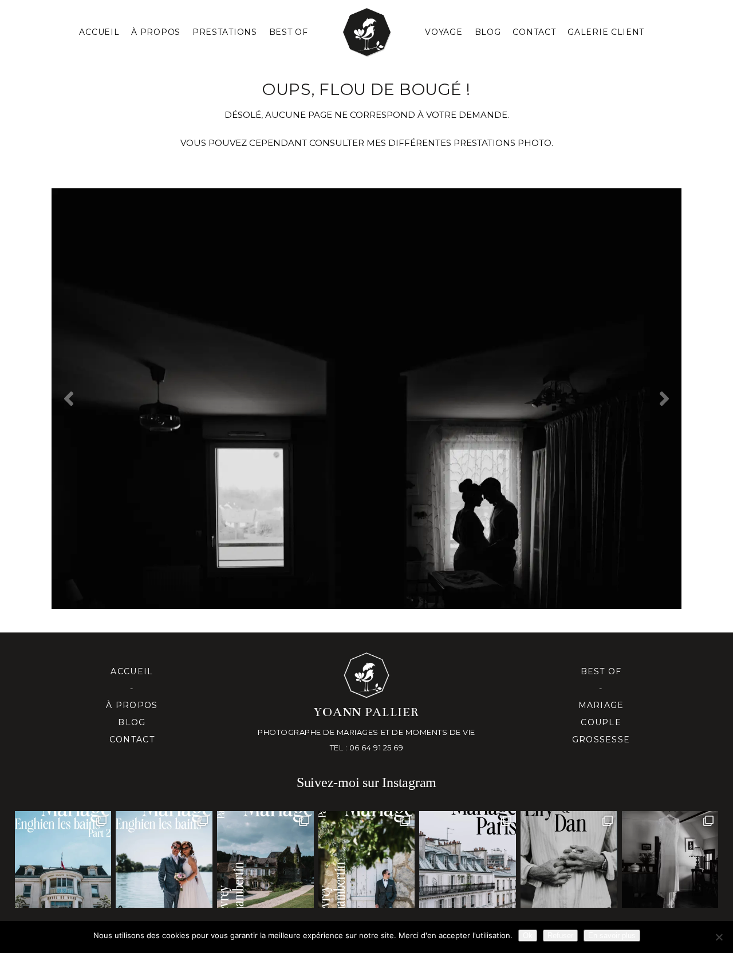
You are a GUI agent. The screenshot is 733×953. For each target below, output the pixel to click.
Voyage (443, 32)
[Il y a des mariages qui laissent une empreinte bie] (366, 859)
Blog (488, 32)
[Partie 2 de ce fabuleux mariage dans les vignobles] (265, 859)
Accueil (99, 32)
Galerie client (606, 32)
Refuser (560, 935)
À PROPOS (155, 32)
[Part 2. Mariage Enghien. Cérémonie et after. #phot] (63, 859)
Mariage (601, 705)
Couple (601, 722)
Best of (601, 671)
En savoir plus (612, 935)
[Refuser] (718, 937)
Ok (528, 935)
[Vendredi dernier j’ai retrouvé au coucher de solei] (569, 859)
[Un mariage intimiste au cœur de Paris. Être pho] (467, 859)
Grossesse (601, 739)
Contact (534, 32)
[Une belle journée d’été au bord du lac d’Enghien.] (164, 859)
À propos (131, 705)
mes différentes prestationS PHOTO (458, 142)
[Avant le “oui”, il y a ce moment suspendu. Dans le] (670, 859)
